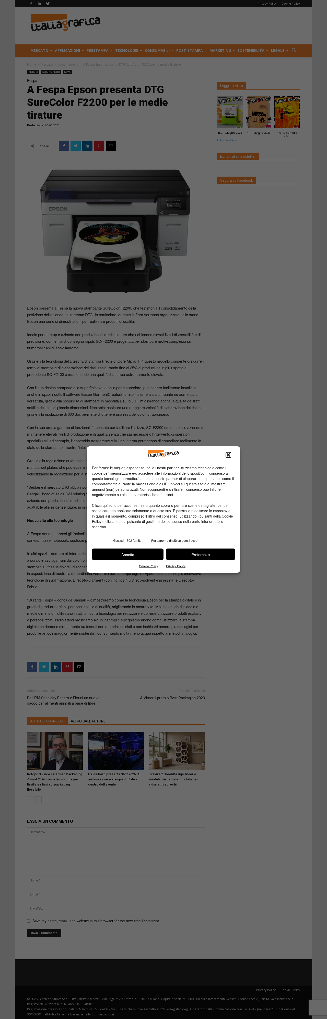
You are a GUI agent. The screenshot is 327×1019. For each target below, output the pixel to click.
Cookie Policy (148, 566)
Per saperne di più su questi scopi (174, 540)
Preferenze (200, 554)
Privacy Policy (175, 566)
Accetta (127, 554)
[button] (228, 455)
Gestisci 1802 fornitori (128, 540)
